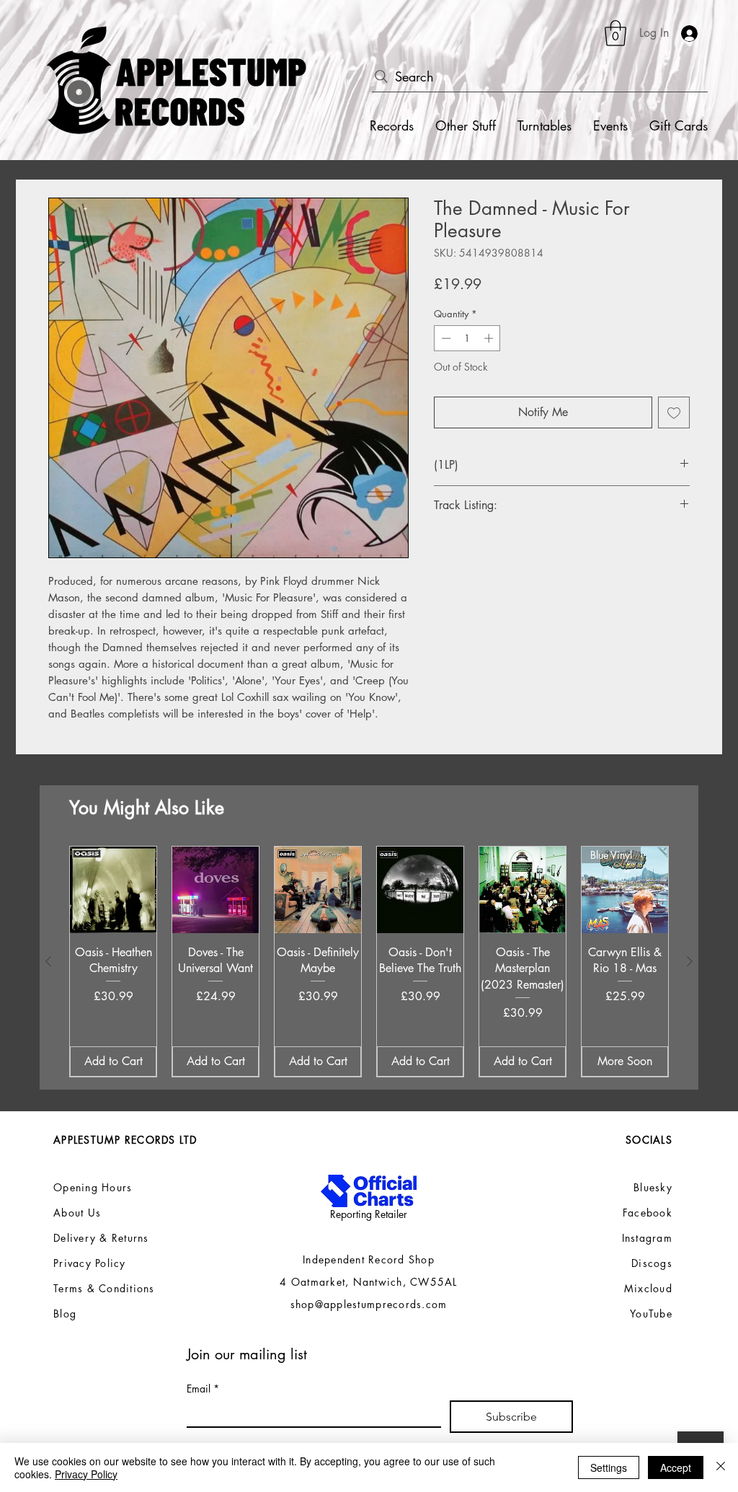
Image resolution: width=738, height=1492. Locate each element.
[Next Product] (689, 961)
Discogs (651, 1263)
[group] (369, 961)
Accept (675, 1467)
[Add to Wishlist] (674, 412)
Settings (608, 1467)
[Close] (720, 1467)
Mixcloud (648, 1288)
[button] (615, 33)
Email (203, 1388)
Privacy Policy (86, 1474)
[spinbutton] (467, 338)
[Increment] (490, 338)
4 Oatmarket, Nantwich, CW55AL (369, 1282)
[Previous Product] (48, 961)
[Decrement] (444, 338)
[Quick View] (113, 890)
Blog (64, 1313)
